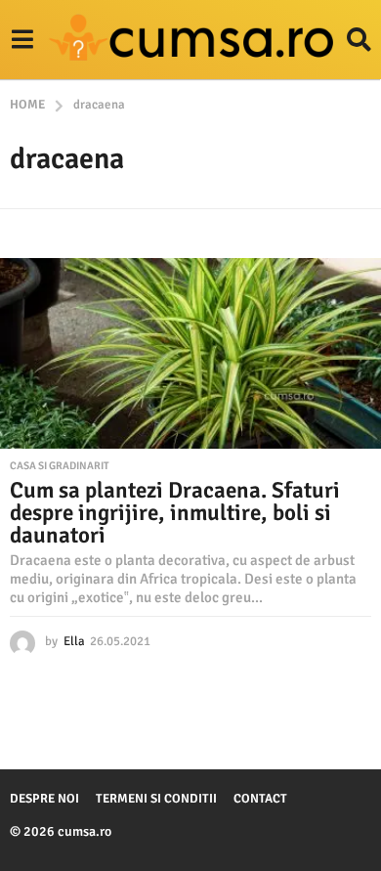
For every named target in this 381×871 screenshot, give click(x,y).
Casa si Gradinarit (59, 466)
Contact (260, 798)
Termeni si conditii (156, 798)
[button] (22, 40)
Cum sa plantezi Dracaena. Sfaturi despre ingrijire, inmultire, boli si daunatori (175, 512)
